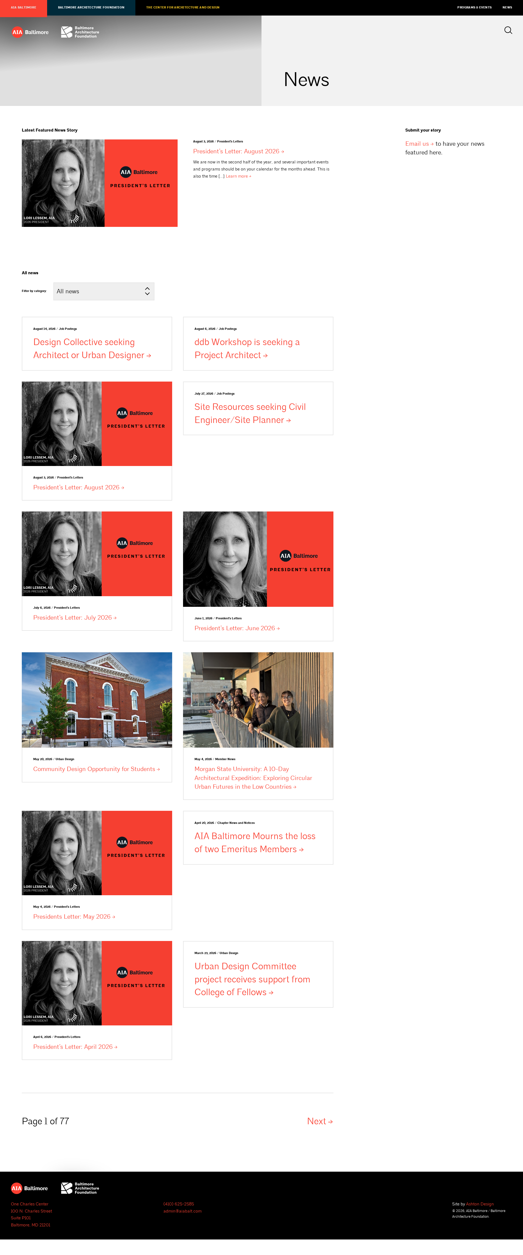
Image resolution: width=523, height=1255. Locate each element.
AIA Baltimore (23, 8)
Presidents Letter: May (72, 917)
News (507, 8)
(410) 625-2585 (178, 1204)
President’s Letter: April (73, 1047)
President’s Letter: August (236, 151)
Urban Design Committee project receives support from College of (252, 979)
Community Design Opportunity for (94, 769)
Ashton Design (480, 1204)
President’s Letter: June (234, 628)
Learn (237, 176)
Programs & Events (474, 8)
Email (417, 144)
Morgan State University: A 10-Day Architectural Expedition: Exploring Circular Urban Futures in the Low (253, 777)
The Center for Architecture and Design (183, 8)
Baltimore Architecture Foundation (91, 8)
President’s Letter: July (72, 618)
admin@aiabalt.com (182, 1211)
